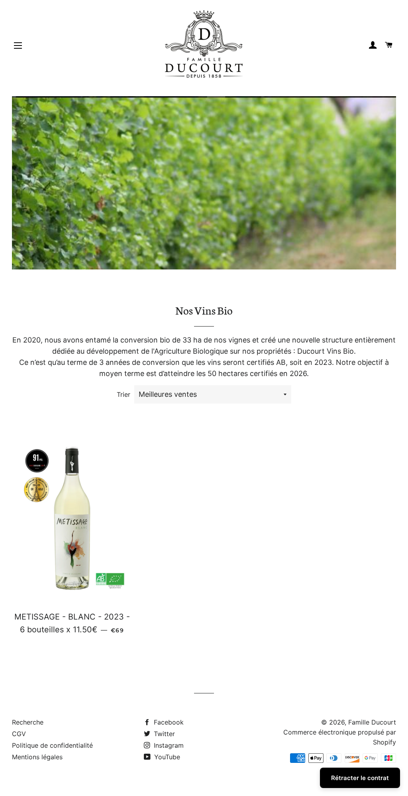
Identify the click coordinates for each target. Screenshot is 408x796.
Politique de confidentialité (52, 745)
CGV (19, 734)
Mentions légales (37, 757)
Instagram (168, 745)
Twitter (163, 734)
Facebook (168, 722)
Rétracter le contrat (360, 778)
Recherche (27, 722)
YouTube (166, 757)
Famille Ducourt (372, 722)
